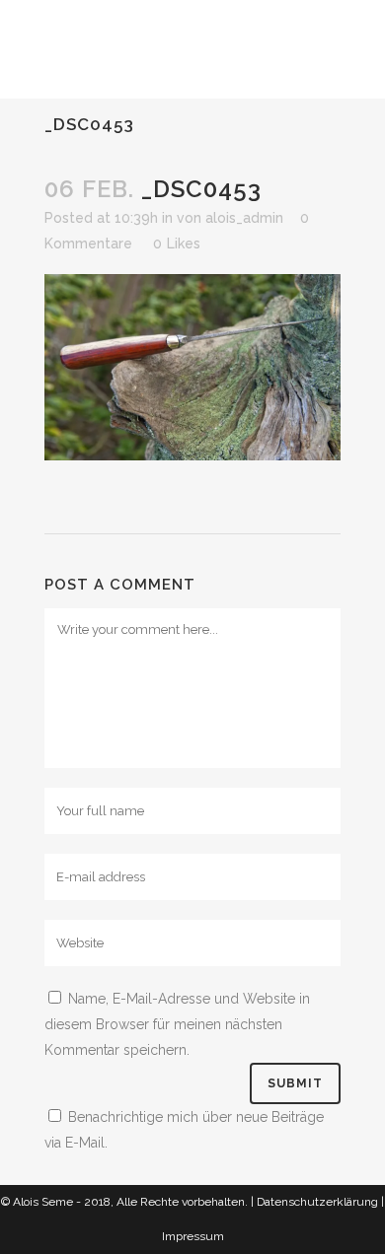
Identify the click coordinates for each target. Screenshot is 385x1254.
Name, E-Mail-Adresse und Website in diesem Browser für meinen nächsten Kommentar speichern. (177, 1024)
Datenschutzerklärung (317, 1202)
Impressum (193, 1236)
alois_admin (244, 218)
